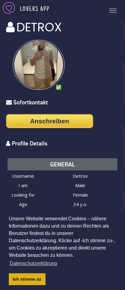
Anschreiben (49, 120)
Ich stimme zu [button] (27, 279)
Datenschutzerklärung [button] (33, 263)
